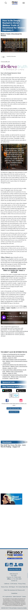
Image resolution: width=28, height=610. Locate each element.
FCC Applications (7, 596)
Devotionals (6, 442)
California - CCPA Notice (10, 583)
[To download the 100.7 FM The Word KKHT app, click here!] (7, 390)
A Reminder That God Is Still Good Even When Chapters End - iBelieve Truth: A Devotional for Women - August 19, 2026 (14, 376)
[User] (15, 565)
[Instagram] (21, 400)
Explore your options (13, 408)
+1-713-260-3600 (16, 579)
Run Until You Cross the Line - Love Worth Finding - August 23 (13, 446)
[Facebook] (7, 400)
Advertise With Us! (14, 411)
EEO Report (12, 587)
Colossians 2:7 (20, 82)
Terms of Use (4, 587)
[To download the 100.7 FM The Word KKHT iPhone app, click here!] (21, 390)
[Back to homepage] (14, 2)
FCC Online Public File (22, 587)
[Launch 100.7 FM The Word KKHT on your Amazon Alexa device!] (14, 395)
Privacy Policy (22, 583)
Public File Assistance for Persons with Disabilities (14, 591)
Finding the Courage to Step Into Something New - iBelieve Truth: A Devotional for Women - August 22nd (14, 361)
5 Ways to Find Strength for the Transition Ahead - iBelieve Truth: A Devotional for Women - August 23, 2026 (13, 356)
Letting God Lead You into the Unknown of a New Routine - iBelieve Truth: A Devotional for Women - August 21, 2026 (14, 366)
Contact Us (14, 580)
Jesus (10, 172)
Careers (24, 596)
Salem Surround (17, 596)
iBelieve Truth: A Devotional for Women (11, 34)
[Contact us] (20, 565)
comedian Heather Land (7, 276)
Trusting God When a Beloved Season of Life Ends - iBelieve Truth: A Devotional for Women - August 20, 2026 (14, 371)
